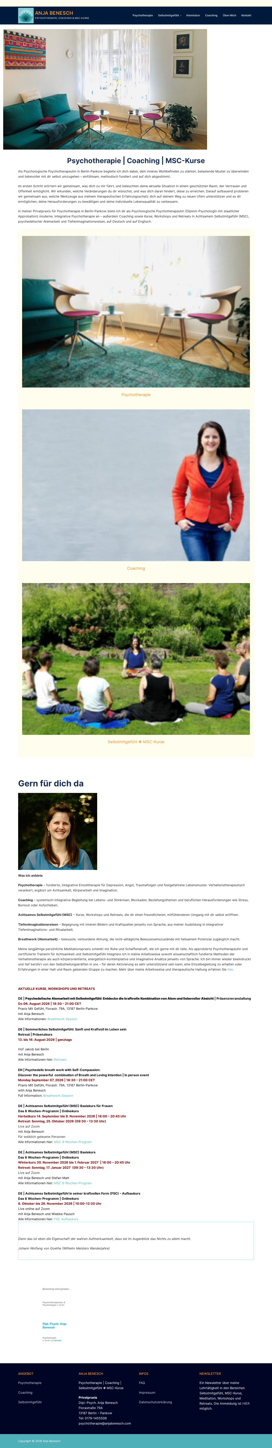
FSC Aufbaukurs (66, 1219)
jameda (57, 1340)
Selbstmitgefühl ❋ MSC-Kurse (136, 741)
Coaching (136, 568)
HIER (245, 1403)
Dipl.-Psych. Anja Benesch (54, 1325)
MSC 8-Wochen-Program (73, 1142)
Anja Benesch (54, 13)
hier (230, 969)
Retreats (60, 1059)
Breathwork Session (62, 1019)
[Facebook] (251, 3)
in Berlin (54, 1303)
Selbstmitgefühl (30, 1402)
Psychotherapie (136, 394)
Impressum (147, 1392)
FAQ (142, 1383)
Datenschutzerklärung (155, 1402)
